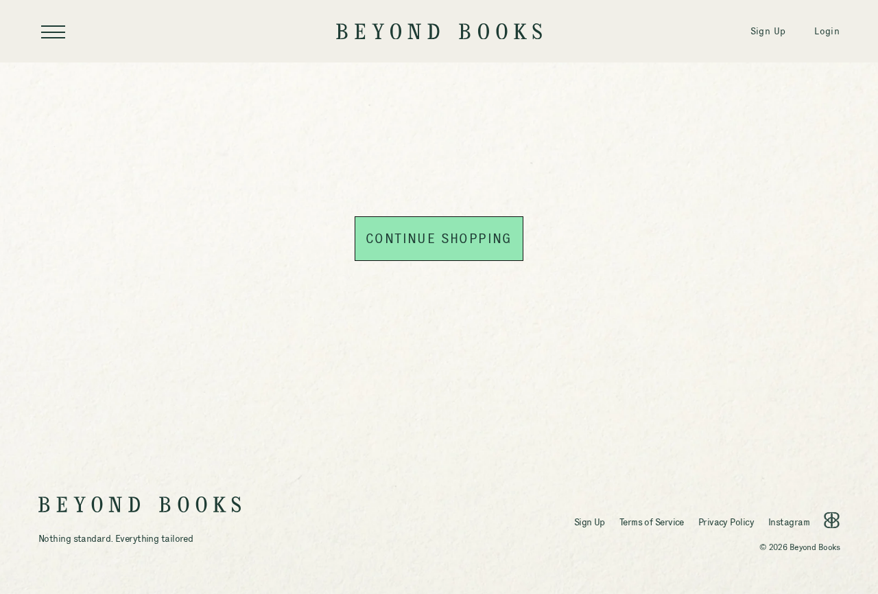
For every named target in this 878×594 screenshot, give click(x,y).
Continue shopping (439, 238)
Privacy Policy (726, 521)
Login (827, 30)
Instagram (788, 521)
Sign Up (767, 30)
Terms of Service (651, 521)
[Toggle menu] (52, 31)
